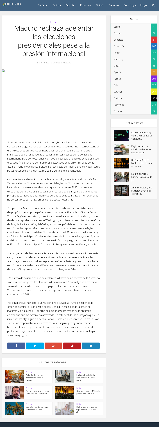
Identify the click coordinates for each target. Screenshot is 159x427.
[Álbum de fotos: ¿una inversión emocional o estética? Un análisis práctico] (122, 190)
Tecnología (130, 5)
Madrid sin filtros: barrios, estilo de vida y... (141, 177)
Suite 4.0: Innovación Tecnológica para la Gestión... (34, 378)
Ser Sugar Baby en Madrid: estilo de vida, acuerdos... (141, 163)
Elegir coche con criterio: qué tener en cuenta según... (141, 149)
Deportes (71, 5)
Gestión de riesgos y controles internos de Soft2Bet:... (141, 135)
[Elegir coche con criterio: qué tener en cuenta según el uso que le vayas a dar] (122, 149)
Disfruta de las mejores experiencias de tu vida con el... (88, 409)
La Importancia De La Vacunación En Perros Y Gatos (86, 378)
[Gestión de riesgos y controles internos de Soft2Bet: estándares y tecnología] (122, 135)
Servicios (114, 5)
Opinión (100, 5)
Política (57, 5)
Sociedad (43, 5)
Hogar (143, 5)
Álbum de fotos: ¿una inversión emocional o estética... (141, 190)
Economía (85, 5)
